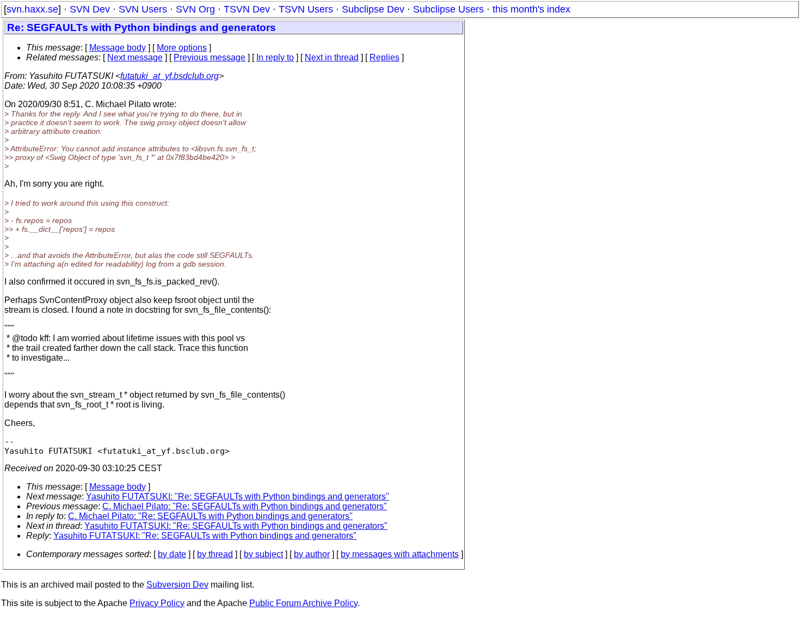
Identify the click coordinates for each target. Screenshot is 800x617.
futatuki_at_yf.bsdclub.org (169, 76)
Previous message (209, 57)
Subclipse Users (448, 9)
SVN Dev (90, 9)
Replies (384, 57)
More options (182, 47)
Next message (135, 57)
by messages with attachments (400, 554)
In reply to (275, 57)
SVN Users (143, 9)
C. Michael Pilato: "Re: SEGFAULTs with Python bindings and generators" (244, 506)
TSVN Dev (247, 9)
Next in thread (332, 57)
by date (172, 554)
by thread (215, 554)
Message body (117, 47)
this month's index (531, 9)
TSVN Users (306, 9)
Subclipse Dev (373, 9)
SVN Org (195, 9)
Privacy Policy (157, 603)
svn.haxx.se (32, 9)
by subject (263, 554)
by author (312, 554)
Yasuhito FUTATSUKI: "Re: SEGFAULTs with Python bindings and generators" (237, 496)
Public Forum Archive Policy (303, 603)
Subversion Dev (177, 584)
